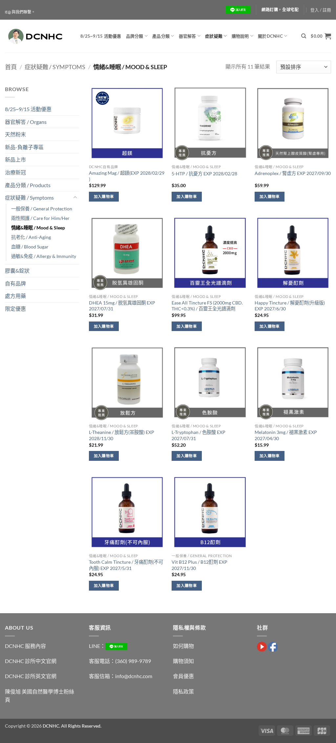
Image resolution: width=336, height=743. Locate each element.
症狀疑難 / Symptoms (55, 66)
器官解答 (187, 36)
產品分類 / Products (28, 185)
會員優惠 (183, 676)
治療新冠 (15, 172)
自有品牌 (15, 283)
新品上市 (15, 159)
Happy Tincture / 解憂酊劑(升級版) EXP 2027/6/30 (290, 306)
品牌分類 (134, 36)
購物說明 (240, 36)
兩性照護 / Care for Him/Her (40, 218)
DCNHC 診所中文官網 (30, 661)
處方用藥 (15, 296)
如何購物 (183, 646)
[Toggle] (75, 198)
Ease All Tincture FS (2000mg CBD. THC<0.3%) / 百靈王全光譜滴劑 (207, 306)
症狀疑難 (213, 36)
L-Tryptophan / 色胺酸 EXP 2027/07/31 (198, 435)
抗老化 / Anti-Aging (31, 237)
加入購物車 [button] (104, 196)
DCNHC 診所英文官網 (30, 676)
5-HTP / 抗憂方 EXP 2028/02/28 (204, 173)
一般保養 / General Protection (41, 208)
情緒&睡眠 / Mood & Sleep (38, 227)
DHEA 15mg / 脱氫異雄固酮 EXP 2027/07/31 (122, 306)
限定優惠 (15, 308)
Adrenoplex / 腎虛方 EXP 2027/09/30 (293, 173)
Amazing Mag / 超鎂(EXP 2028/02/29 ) (126, 176)
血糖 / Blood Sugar (30, 246)
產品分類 (161, 36)
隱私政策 (183, 691)
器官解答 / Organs (26, 122)
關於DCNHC (270, 36)
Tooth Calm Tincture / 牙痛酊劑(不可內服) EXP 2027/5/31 (126, 565)
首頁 (11, 66)
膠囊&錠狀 (17, 270)
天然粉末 (15, 134)
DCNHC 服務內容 (25, 646)
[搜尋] (303, 36)
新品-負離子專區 (24, 147)
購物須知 (183, 661)
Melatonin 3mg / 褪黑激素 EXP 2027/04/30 (286, 435)
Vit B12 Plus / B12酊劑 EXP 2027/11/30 (199, 565)
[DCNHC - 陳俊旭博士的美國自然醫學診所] (38, 36)
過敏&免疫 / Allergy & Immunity (43, 256)
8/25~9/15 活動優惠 (100, 36)
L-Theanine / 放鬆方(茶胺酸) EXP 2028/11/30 (121, 435)
